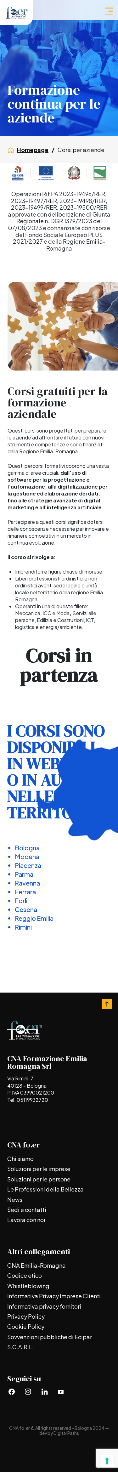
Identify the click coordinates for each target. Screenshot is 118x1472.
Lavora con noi (26, 1219)
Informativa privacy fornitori (44, 1306)
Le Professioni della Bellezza (45, 1189)
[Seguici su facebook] (11, 1391)
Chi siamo (20, 1158)
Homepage (32, 149)
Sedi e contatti (26, 1209)
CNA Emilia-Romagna (36, 1265)
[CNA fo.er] (16, 12)
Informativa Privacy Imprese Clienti (54, 1295)
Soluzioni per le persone (38, 1179)
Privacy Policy (26, 1316)
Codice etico (24, 1275)
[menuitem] (58, 1159)
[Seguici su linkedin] (44, 1391)
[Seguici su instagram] (28, 1391)
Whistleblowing (28, 1285)
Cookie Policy (25, 1326)
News (14, 1199)
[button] (109, 11)
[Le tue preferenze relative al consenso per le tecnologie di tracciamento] (107, 1461)
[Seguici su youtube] (60, 1391)
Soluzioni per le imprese (38, 1168)
